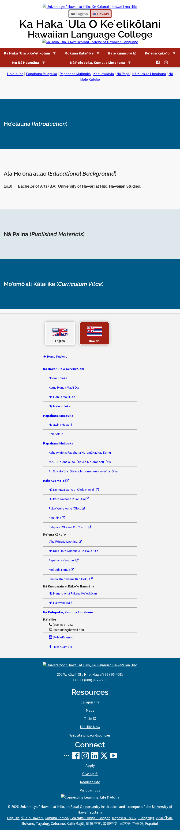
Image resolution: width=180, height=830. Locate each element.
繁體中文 (110, 823)
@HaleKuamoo (63, 637)
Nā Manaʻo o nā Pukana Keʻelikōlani (73, 593)
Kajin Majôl (75, 823)
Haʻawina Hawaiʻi (60, 424)
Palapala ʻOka (68, 527)
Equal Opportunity (85, 806)
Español (151, 823)
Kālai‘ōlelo (56, 434)
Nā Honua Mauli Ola (62, 397)
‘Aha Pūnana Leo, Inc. (64, 541)
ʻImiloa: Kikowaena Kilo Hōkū (69, 579)
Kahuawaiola (103, 73)
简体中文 (93, 823)
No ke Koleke (58, 378)
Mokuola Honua (60, 569)
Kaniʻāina (55, 518)
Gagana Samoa (57, 817)
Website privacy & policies (90, 735)
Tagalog (42, 823)
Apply (90, 765)
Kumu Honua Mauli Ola (64, 387)
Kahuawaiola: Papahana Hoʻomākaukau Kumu (80, 452)
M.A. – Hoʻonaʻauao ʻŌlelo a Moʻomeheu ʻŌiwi (80, 462)
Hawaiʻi (102, 14)
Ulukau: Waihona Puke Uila (67, 499)
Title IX (90, 718)
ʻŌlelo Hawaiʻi (32, 817)
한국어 (137, 823)
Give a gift (90, 773)
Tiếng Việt (146, 817)
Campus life (90, 702)
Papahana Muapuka (41, 73)
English (81, 14)
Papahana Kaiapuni (62, 560)
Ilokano (28, 823)
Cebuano (58, 823)
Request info (90, 782)
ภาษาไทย (164, 817)
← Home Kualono (55, 356)
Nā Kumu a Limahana (149, 73)
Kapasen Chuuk (124, 817)
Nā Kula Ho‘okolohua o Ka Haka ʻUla (73, 551)
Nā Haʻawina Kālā (60, 603)
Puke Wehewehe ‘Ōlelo (65, 508)
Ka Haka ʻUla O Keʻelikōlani (90, 28)
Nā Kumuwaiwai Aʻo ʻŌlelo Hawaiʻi (72, 489)
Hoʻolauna (15, 73)
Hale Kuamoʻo (62, 647)
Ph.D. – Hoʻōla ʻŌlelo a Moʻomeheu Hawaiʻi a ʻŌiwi (83, 471)
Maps (90, 710)
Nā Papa (123, 73)
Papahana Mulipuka (75, 73)
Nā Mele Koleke (60, 406)
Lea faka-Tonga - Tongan (90, 817)
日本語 (125, 823)
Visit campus (90, 790)
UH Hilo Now (90, 726)
